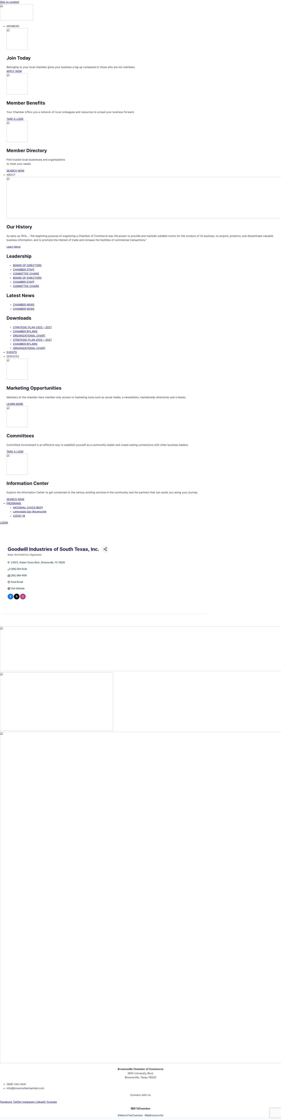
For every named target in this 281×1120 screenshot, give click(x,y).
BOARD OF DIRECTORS (27, 265)
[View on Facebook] (10, 598)
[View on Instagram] (23, 598)
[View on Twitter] (17, 598)
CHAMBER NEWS (23, 304)
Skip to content (9, 2)
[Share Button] (105, 549)
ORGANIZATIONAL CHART (29, 335)
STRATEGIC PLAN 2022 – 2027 (32, 327)
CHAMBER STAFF (23, 269)
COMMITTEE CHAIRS (26, 273)
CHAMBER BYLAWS (25, 331)
